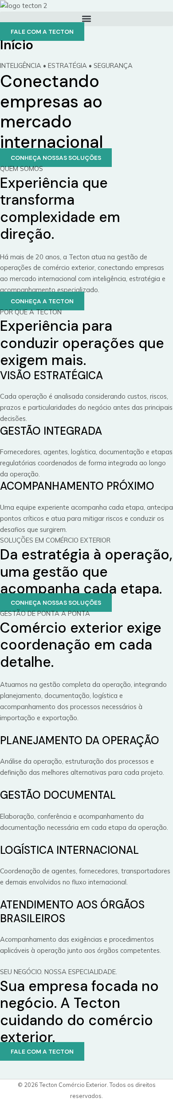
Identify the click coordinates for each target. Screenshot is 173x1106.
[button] (86, 19)
